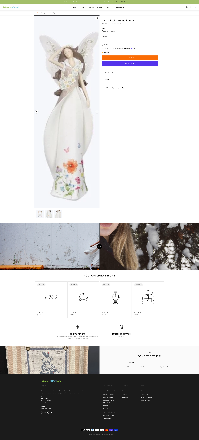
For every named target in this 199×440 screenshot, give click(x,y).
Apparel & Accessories (109, 391)
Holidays (105, 405)
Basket (111, 32)
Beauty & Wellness (108, 394)
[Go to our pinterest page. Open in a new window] (51, 412)
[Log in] (186, 7)
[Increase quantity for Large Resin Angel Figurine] (109, 40)
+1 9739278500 (46, 408)
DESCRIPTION (109, 72)
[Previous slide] (36, 112)
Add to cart (130, 58)
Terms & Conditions (146, 397)
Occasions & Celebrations (110, 412)
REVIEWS (107, 79)
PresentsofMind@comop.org (123, 2)
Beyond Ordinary (108, 397)
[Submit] (169, 362)
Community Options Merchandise (109, 401)
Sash (104, 32)
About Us (124, 394)
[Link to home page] (51, 381)
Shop (123, 391)
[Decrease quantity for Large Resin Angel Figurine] (103, 40)
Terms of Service (145, 400)
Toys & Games (107, 418)
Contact (143, 391)
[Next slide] (97, 112)
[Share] (112, 87)
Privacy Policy (144, 394)
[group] (40, 214)
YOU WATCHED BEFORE (99, 275)
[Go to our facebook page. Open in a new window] (43, 412)
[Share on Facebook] (117, 87)
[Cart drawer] (195, 7)
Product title (40, 313)
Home (39, 13)
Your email (131, 362)
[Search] (191, 7)
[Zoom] (97, 18)
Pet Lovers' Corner (108, 415)
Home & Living (107, 409)
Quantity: (104, 36)
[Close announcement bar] (195, 2)
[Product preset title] (51, 297)
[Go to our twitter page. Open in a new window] (47, 412)
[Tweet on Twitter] (122, 87)
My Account (125, 397)
